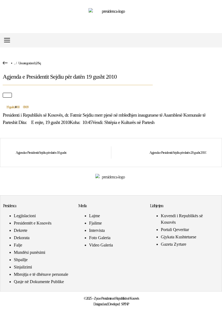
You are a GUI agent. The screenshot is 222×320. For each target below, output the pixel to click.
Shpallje (21, 259)
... (14, 63)
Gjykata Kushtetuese (178, 237)
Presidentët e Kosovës (32, 223)
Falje (18, 245)
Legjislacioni (25, 215)
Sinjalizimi (23, 267)
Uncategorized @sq (29, 63)
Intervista (97, 230)
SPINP (125, 304)
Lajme (94, 215)
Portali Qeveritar (175, 229)
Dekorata (22, 237)
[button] (214, 40)
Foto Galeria (99, 237)
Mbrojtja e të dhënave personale (41, 274)
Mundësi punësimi (29, 252)
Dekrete (20, 230)
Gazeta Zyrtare (173, 244)
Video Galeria (101, 245)
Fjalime (95, 223)
